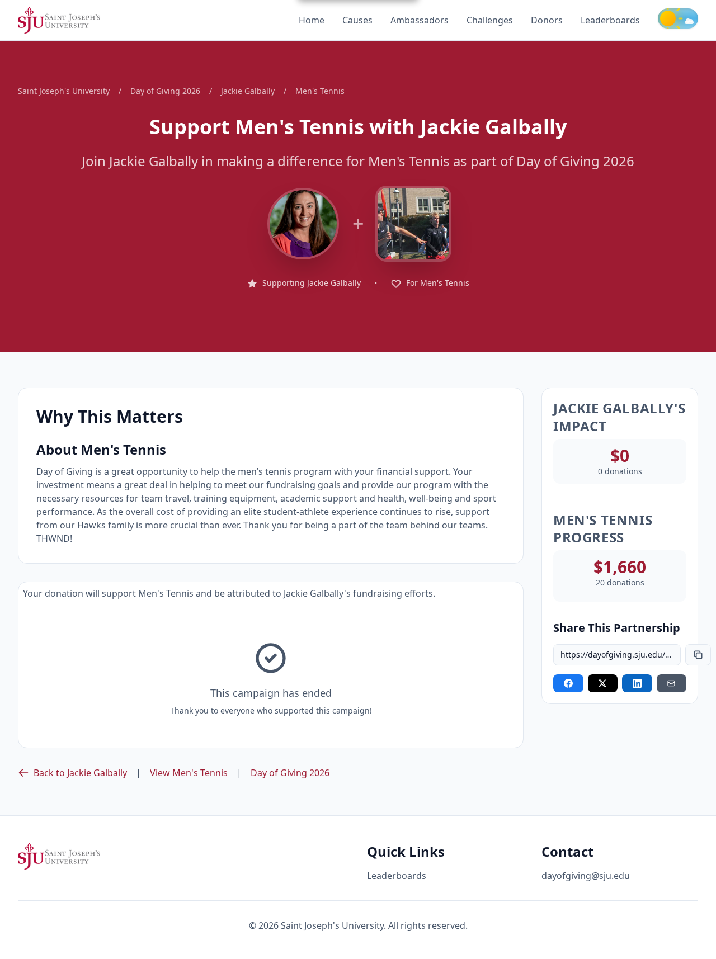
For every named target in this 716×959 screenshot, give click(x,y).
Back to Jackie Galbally (80, 773)
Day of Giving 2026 (165, 91)
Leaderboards (610, 20)
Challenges (490, 20)
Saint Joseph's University (64, 91)
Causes (357, 20)
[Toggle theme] (678, 18)
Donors (547, 20)
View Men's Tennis (189, 773)
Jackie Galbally (248, 91)
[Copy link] (698, 654)
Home (311, 20)
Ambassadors (419, 20)
